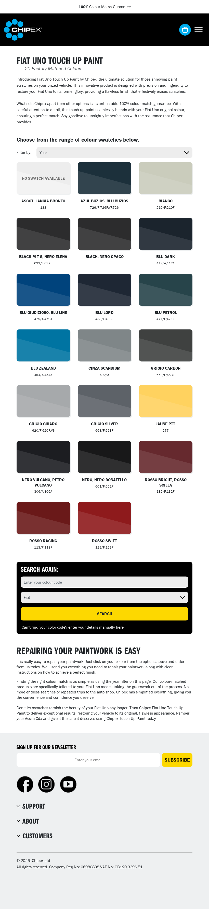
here (120, 627)
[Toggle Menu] (198, 29)
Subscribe (177, 760)
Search (104, 613)
